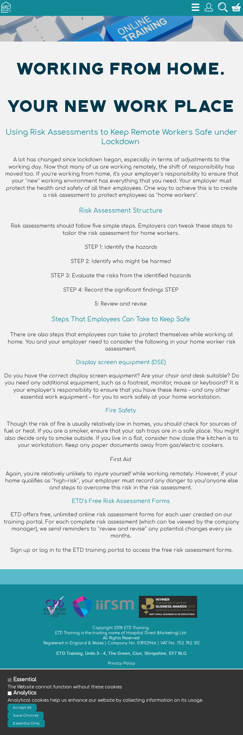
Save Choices (25, 715)
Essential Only (26, 723)
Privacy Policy (121, 663)
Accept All (22, 708)
